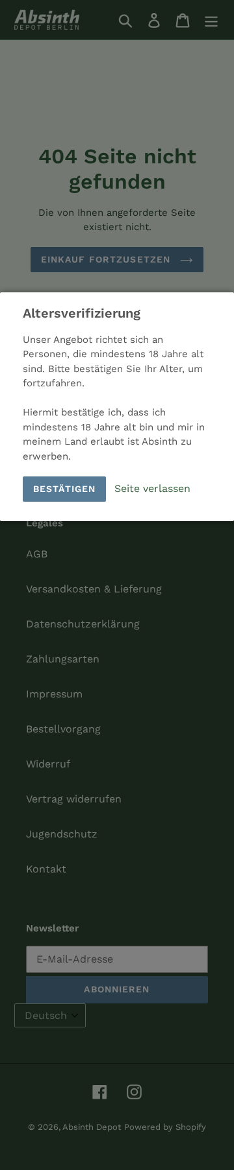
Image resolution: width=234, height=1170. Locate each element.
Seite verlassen (152, 488)
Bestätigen (64, 489)
